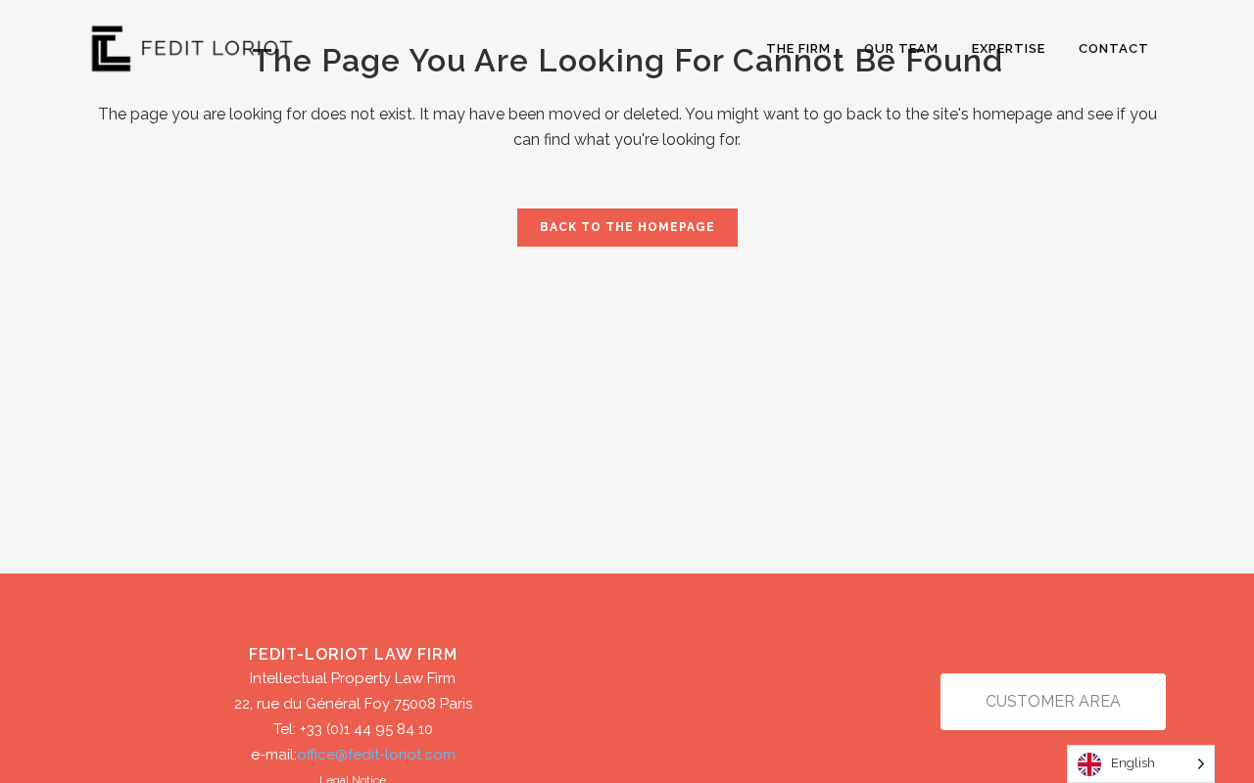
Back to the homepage (627, 227)
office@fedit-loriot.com (376, 754)
